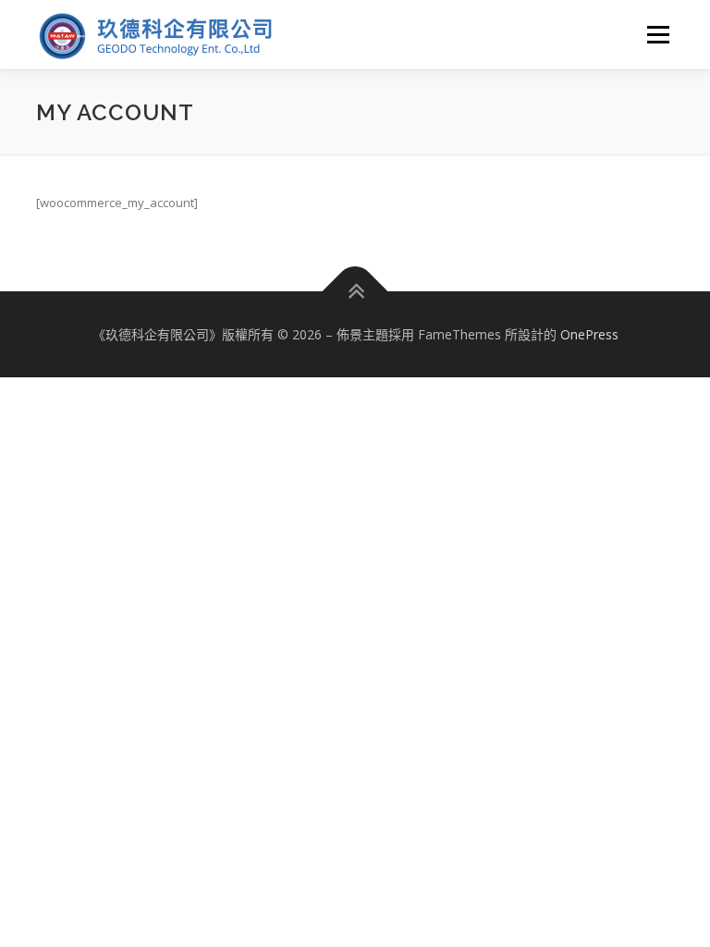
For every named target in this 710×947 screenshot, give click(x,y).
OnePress (589, 334)
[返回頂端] (355, 291)
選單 (654, 34)
